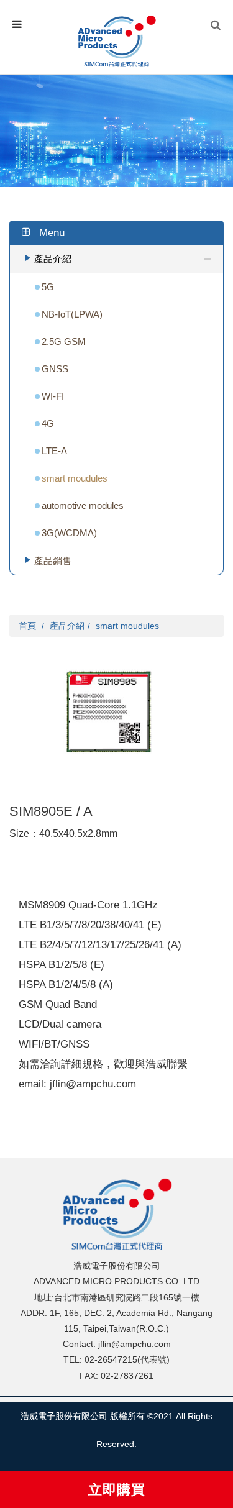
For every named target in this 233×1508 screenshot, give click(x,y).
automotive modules (83, 505)
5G (48, 286)
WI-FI (53, 396)
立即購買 (116, 1489)
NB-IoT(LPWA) (72, 314)
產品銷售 (52, 560)
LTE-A (54, 451)
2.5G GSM (64, 341)
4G (48, 423)
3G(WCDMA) (69, 533)
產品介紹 (52, 259)
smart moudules (74, 478)
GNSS (55, 368)
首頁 (27, 626)
